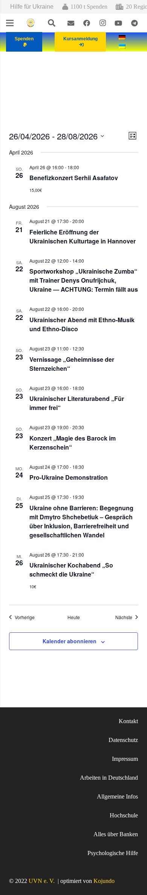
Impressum (125, 759)
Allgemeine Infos (117, 796)
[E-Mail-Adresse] (71, 23)
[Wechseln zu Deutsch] (123, 37)
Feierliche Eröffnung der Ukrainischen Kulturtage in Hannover (82, 236)
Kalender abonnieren (69, 641)
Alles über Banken (115, 834)
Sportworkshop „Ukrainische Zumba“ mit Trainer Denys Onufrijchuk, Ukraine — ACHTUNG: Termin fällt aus (83, 280)
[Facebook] (86, 23)
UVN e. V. (42, 881)
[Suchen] (51, 23)
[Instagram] (102, 23)
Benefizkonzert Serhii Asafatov (73, 177)
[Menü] (9, 23)
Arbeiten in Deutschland (109, 777)
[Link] (31, 23)
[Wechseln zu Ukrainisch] (123, 46)
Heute (73, 617)
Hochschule (124, 815)
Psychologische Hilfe (112, 853)
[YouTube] (118, 23)
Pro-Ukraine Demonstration (68, 477)
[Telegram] (134, 23)
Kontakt (128, 721)
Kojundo (104, 881)
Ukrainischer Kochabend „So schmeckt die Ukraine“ (71, 569)
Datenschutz (123, 740)
